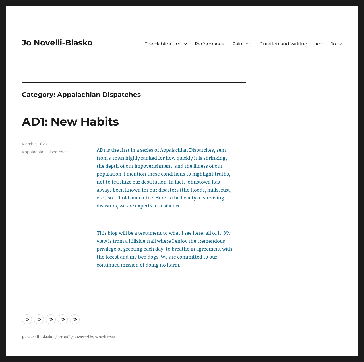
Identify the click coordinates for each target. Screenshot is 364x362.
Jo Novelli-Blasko (57, 42)
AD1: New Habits (70, 121)
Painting (242, 44)
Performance (209, 44)
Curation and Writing (283, 44)
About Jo (325, 44)
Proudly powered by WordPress (87, 337)
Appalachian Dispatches (44, 151)
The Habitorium (163, 44)
